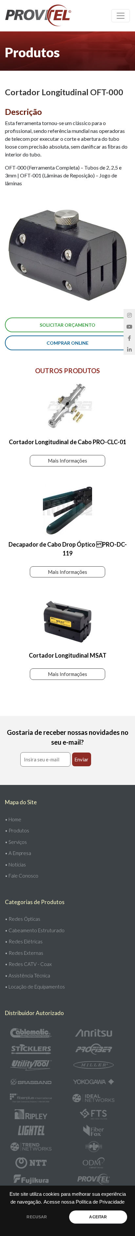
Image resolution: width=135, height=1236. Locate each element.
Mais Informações (67, 461)
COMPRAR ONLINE (67, 343)
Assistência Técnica (29, 975)
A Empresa (20, 853)
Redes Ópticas (24, 919)
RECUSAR (37, 1217)
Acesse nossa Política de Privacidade (84, 1202)
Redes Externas (26, 953)
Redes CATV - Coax (30, 964)
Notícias (17, 864)
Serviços (18, 842)
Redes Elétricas (26, 941)
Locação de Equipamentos (37, 987)
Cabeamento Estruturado (37, 930)
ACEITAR (98, 1217)
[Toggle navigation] (120, 15)
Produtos (19, 830)
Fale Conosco (23, 876)
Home (15, 819)
